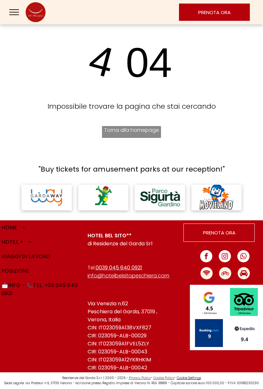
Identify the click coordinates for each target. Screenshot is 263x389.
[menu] (14, 12)
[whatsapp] (243, 257)
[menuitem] (44, 227)
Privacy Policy (140, 378)
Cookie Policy (163, 378)
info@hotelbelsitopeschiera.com (128, 275)
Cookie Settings (189, 378)
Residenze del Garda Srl (122, 243)
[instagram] (225, 257)
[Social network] (206, 274)
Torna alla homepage (131, 130)
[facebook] (206, 257)
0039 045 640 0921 (119, 267)
